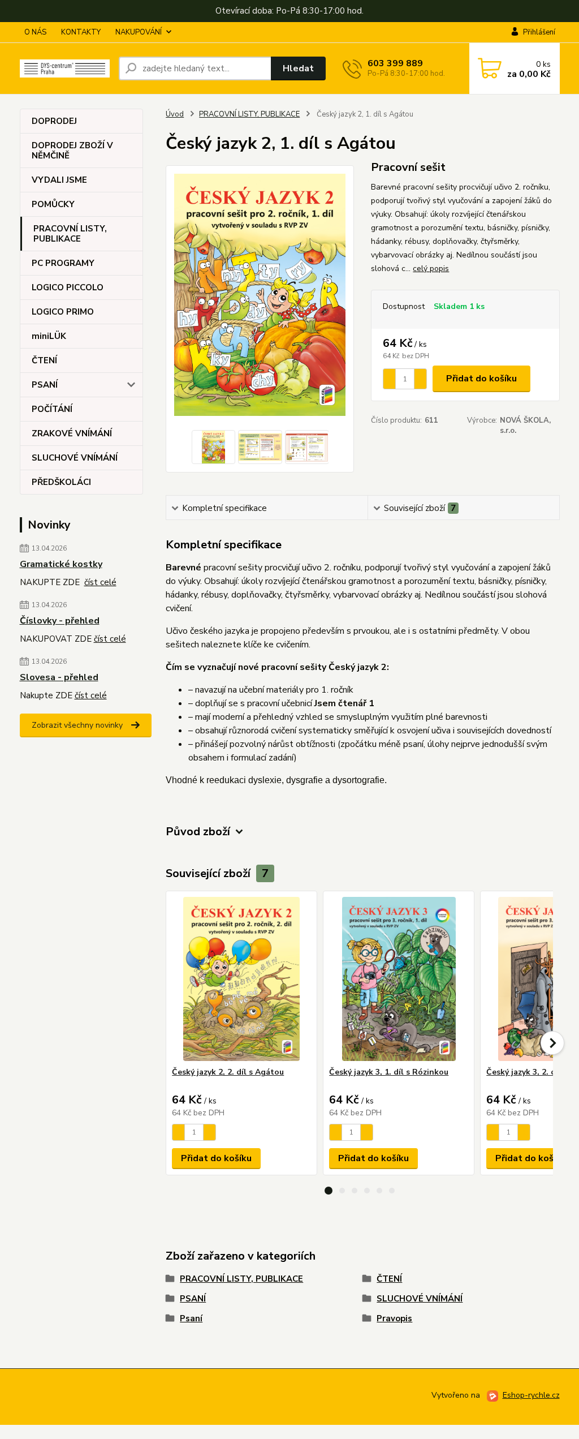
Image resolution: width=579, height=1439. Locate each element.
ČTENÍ (44, 360)
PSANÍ (45, 384)
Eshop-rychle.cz (531, 1395)
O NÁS (35, 32)
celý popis (431, 268)
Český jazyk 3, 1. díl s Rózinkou (388, 1072)
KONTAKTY (81, 32)
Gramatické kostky (61, 564)
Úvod (175, 114)
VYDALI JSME (59, 180)
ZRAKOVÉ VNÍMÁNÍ (72, 433)
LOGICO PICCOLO (67, 287)
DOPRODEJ (54, 121)
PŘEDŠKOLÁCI (61, 482)
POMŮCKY (53, 204)
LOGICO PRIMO (63, 311)
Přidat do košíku (481, 378)
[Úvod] (65, 68)
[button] (328, 1191)
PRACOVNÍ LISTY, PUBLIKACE (70, 233)
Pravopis (394, 1318)
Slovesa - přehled (59, 677)
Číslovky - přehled (60, 621)
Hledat (298, 68)
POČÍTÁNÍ (52, 409)
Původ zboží (198, 831)
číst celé (100, 582)
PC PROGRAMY (63, 263)
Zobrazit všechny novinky (77, 725)
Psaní (191, 1318)
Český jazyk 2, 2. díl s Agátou (228, 1072)
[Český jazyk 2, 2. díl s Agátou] (241, 979)
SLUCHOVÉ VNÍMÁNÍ (75, 457)
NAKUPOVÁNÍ (138, 32)
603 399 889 (395, 63)
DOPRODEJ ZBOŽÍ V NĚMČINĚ (72, 150)
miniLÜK (49, 336)
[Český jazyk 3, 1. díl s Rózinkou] (398, 979)
